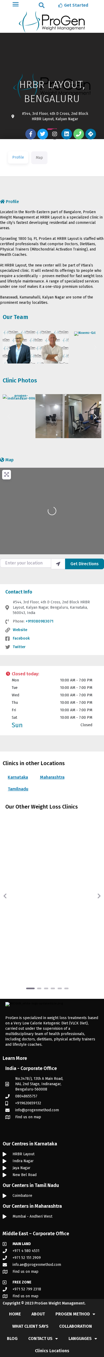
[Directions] (90, 134)
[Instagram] (54, 134)
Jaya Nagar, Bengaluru (44, 869)
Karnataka (18, 777)
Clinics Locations (52, 1350)
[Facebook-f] (30, 134)
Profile (12, 201)
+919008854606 (58, 937)
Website (20, 630)
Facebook (21, 638)
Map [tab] (39, 157)
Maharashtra (52, 777)
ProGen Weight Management (59, 1303)
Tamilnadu (18, 788)
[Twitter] (42, 134)
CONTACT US (40, 1338)
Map (9, 459)
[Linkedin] (66, 134)
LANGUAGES (80, 1338)
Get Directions (84, 563)
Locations (32, 859)
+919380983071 (39, 621)
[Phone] (78, 134)
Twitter (19, 647)
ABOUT (38, 1313)
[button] (41, 5)
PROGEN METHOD (72, 1313)
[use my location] (58, 564)
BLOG (12, 1338)
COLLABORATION (75, 1326)
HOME (15, 1313)
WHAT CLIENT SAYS (30, 1326)
